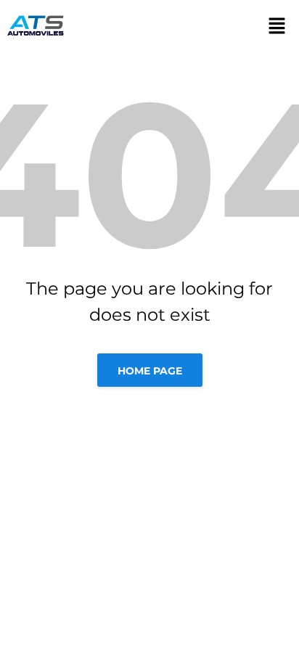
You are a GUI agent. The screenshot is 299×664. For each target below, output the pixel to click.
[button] (269, 25)
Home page (150, 370)
